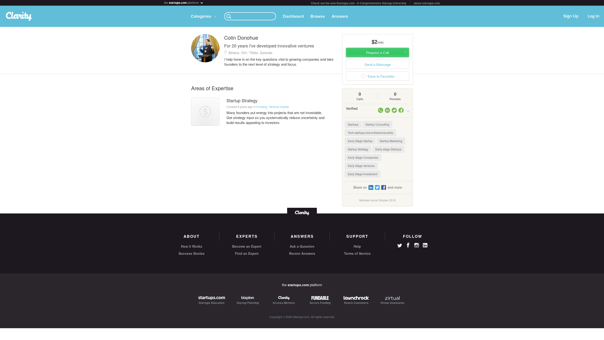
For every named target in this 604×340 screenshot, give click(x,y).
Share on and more (377, 187)
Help (357, 246)
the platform (182, 2)
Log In (593, 16)
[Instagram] (416, 245)
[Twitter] (399, 246)
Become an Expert (246, 246)
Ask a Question (302, 246)
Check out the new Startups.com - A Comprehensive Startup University (359, 3)
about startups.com (427, 3)
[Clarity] (302, 212)
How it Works (191, 246)
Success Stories (192, 253)
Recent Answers (302, 253)
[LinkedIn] (425, 245)
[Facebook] (408, 245)
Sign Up (570, 16)
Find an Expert (247, 253)
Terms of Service (357, 253)
